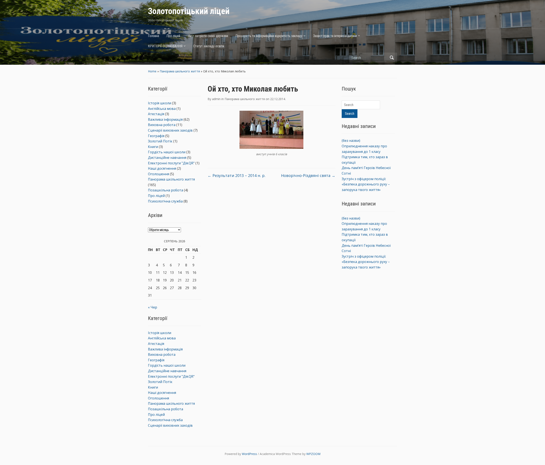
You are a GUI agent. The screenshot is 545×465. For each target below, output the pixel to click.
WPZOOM (313, 454)
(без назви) (351, 140)
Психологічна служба (165, 201)
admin (216, 99)
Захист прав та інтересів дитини (335, 36)
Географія (156, 135)
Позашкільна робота (165, 190)
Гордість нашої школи (166, 152)
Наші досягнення (162, 168)
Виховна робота (161, 124)
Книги (153, 146)
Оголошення (158, 174)
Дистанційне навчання (167, 157)
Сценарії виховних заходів (170, 130)
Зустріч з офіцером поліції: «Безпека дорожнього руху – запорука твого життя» (366, 184)
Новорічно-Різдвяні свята (308, 175)
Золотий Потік (160, 141)
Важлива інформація (165, 119)
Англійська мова (162, 108)
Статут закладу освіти (208, 46)
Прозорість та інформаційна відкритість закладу (268, 36)
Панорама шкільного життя (180, 71)
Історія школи (159, 103)
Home (152, 71)
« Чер (152, 307)
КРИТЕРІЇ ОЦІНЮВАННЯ (165, 46)
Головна (153, 36)
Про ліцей (173, 36)
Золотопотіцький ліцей (188, 11)
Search (392, 57)
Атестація (156, 114)
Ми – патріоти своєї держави (208, 36)
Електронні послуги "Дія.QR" (171, 163)
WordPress (249, 454)
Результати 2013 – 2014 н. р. (236, 175)
